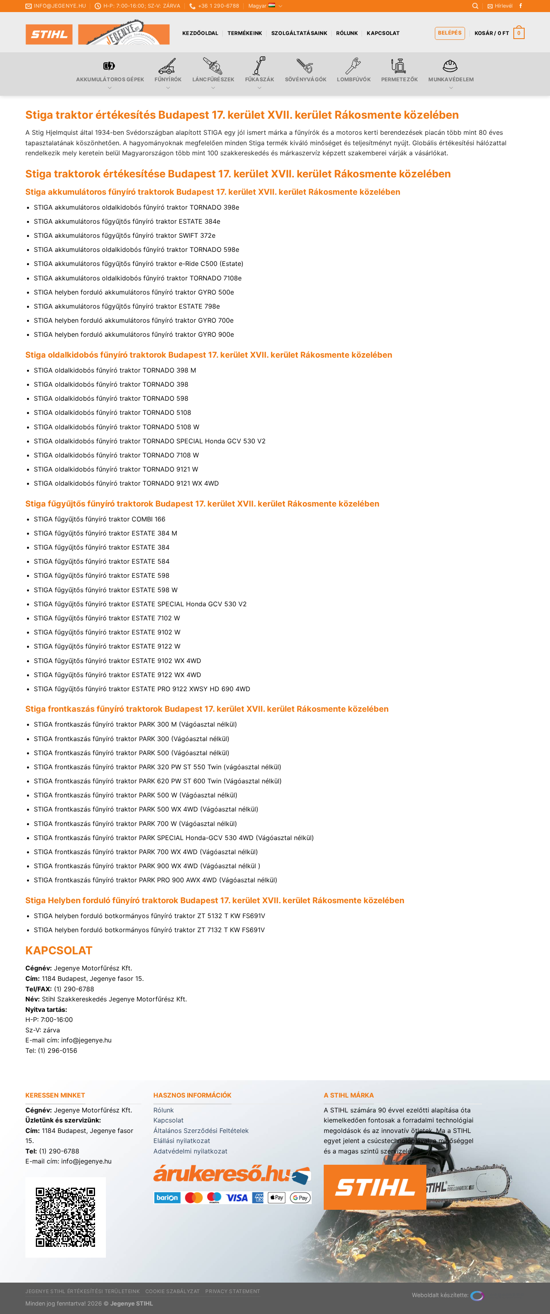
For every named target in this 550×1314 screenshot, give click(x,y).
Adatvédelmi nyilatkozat (190, 1151)
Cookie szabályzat (172, 1291)
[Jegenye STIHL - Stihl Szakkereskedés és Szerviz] (97, 32)
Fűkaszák (260, 79)
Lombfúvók (353, 79)
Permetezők (399, 79)
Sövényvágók (306, 79)
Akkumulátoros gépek (110, 79)
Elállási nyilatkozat (181, 1141)
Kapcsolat (383, 33)
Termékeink (245, 33)
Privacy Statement (232, 1291)
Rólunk (347, 33)
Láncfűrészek (213, 79)
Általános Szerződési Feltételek (201, 1131)
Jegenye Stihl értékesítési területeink (82, 1291)
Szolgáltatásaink (299, 33)
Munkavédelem (451, 79)
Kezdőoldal (200, 33)
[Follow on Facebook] (520, 6)
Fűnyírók (168, 79)
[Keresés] (475, 6)
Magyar (257, 6)
